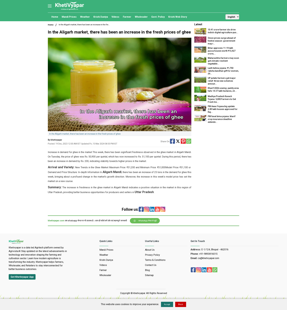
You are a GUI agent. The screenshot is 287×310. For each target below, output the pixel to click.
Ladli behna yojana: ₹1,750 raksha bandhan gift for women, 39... (223, 71)
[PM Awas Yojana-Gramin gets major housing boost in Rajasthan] (200, 110)
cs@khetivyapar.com (208, 258)
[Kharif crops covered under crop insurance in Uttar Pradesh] (200, 120)
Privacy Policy (152, 254)
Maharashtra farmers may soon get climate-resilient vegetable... (223, 61)
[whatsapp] (214, 270)
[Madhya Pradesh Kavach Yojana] (200, 100)
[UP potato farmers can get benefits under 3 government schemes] (200, 81)
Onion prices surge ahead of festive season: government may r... (222, 41)
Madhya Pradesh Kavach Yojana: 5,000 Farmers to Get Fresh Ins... (222, 99)
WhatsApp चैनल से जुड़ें (147, 221)
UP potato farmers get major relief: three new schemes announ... (222, 81)
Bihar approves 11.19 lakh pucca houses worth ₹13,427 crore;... (221, 51)
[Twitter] (178, 141)
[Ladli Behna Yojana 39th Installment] (200, 71)
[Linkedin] (152, 209)
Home (51, 25)
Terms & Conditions (155, 260)
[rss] (162, 209)
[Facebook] (172, 141)
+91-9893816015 (208, 253)
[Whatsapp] (188, 141)
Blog (147, 270)
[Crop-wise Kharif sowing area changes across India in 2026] (200, 91)
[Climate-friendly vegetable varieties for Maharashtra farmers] (200, 61)
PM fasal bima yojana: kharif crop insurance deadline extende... (221, 119)
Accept (167, 304)
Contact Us (150, 265)
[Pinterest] (183, 141)
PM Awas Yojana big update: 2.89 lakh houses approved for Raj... (223, 109)
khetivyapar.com (56, 220)
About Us (150, 249)
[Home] (69, 9)
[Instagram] (146, 209)
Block (180, 304)
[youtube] (157, 209)
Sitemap (149, 275)
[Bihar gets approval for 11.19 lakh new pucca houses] (200, 51)
